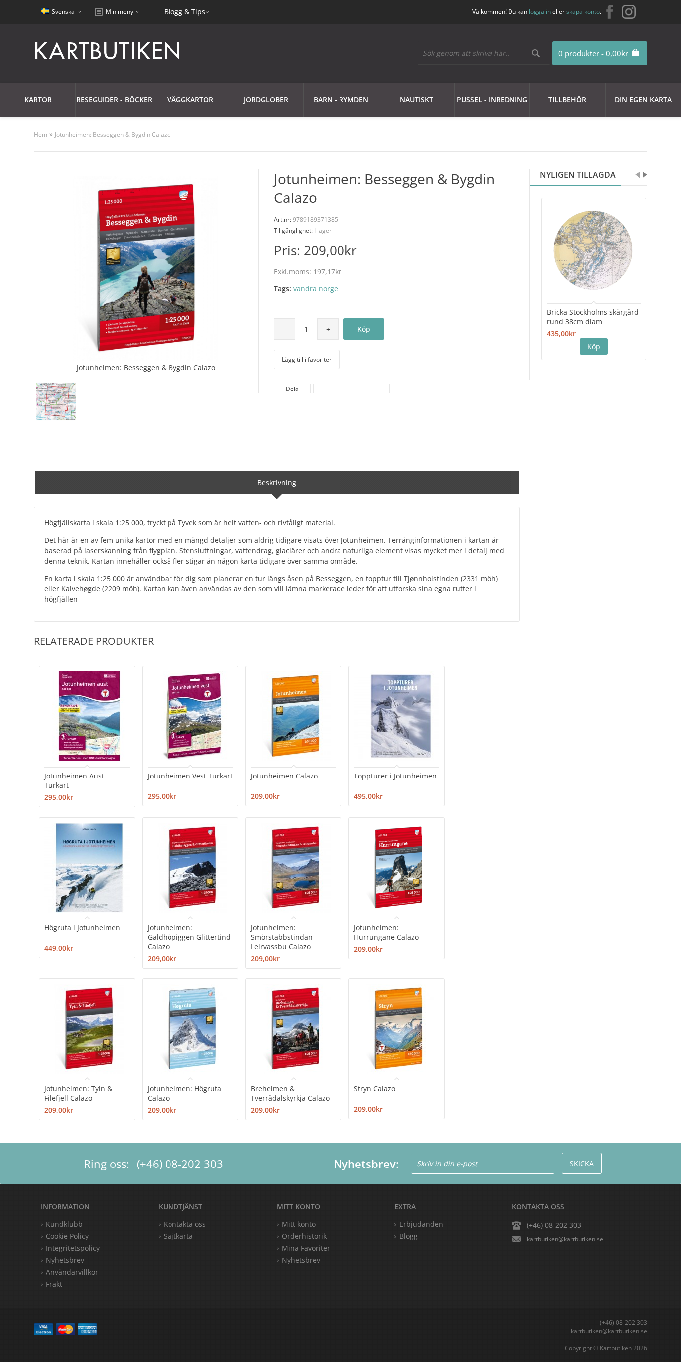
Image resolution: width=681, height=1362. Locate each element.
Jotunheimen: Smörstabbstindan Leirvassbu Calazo (282, 937)
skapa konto (583, 11)
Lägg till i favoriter (307, 359)
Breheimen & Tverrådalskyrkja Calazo (290, 1093)
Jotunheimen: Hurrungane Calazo (386, 932)
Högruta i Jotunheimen (82, 927)
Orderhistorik (304, 1236)
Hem (40, 134)
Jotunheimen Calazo (284, 775)
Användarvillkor (72, 1272)
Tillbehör (567, 99)
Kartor (38, 99)
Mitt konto (299, 1224)
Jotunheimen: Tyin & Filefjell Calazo (78, 1093)
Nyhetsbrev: (366, 1163)
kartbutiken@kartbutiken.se (565, 1239)
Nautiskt (416, 99)
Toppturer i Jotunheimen (395, 775)
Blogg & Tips (184, 11)
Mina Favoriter (306, 1248)
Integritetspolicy (73, 1248)
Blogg (408, 1236)
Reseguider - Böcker (114, 99)
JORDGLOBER (266, 99)
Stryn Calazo (374, 1088)
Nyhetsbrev (301, 1260)
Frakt (54, 1284)
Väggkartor (190, 99)
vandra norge (315, 288)
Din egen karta (643, 99)
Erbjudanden (421, 1224)
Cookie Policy (67, 1236)
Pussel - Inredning (492, 99)
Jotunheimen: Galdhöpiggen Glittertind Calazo (189, 937)
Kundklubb (64, 1224)
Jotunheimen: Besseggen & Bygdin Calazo (112, 134)
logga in (540, 11)
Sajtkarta (178, 1236)
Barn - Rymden (341, 99)
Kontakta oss (185, 1224)
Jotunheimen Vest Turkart (190, 775)
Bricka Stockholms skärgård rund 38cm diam (593, 316)
